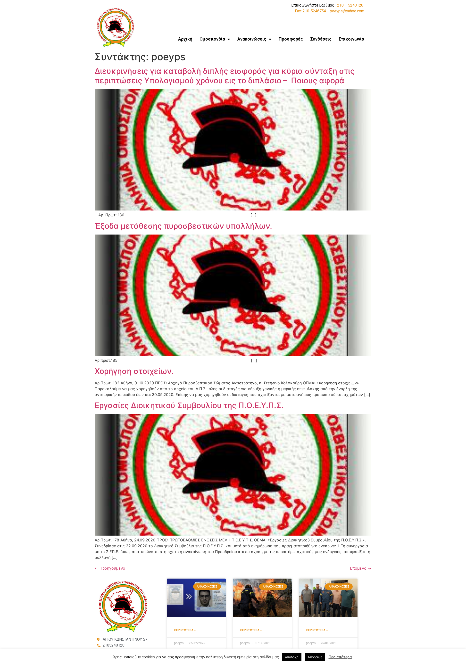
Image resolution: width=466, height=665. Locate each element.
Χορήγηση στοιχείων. (134, 371)
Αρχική (185, 39)
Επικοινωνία (351, 39)
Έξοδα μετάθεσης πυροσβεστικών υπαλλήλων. (183, 226)
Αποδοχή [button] (292, 657)
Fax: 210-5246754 (310, 11)
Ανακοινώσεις (251, 39)
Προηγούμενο (110, 568)
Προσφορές (291, 39)
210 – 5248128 (350, 5)
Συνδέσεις (321, 39)
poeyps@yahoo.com (347, 11)
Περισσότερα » (185, 630)
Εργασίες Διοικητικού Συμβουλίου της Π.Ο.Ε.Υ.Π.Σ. (189, 405)
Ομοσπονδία (212, 39)
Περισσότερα (340, 657)
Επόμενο (360, 568)
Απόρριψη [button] (315, 657)
